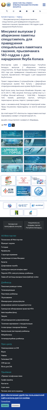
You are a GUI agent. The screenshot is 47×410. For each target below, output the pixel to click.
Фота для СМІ (6, 367)
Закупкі (4, 316)
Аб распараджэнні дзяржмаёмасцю (15, 320)
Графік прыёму (7, 380)
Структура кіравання (9, 255)
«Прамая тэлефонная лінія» (11, 376)
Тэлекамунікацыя (8, 290)
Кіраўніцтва (5, 251)
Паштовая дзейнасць (9, 294)
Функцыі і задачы (8, 243)
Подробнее (5, 401)
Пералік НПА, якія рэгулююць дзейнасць (17, 273)
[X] (13, 125)
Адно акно (5, 387)
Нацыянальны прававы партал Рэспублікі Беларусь (34, 225)
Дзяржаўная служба (9, 266)
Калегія (4, 262)
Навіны (19, 17)
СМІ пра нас (5, 363)
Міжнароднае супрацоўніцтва (12, 301)
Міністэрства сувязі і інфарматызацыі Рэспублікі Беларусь (25, 5)
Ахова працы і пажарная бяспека (14, 327)
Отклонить (15, 405)
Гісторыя (4, 247)
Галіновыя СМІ (6, 359)
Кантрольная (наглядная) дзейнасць (15, 331)
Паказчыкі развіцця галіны (11, 286)
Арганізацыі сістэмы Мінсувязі (12, 258)
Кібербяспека (6, 335)
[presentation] (2, 226)
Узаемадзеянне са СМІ (10, 348)
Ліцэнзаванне (6, 297)
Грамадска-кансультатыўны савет (14, 269)
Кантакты (4, 383)
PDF (5, 125)
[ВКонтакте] (9, 125)
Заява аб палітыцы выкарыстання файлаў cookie (19, 277)
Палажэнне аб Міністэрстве (12, 240)
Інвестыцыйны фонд (9, 312)
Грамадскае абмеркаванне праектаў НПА (17, 309)
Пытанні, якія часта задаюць (12, 391)
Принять (5, 405)
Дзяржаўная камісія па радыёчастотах (16, 305)
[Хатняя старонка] (7, 4)
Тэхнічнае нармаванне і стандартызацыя (16, 324)
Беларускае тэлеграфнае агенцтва (13, 225)
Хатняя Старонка (7, 17)
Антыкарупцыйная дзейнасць (12, 338)
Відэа (3, 352)
